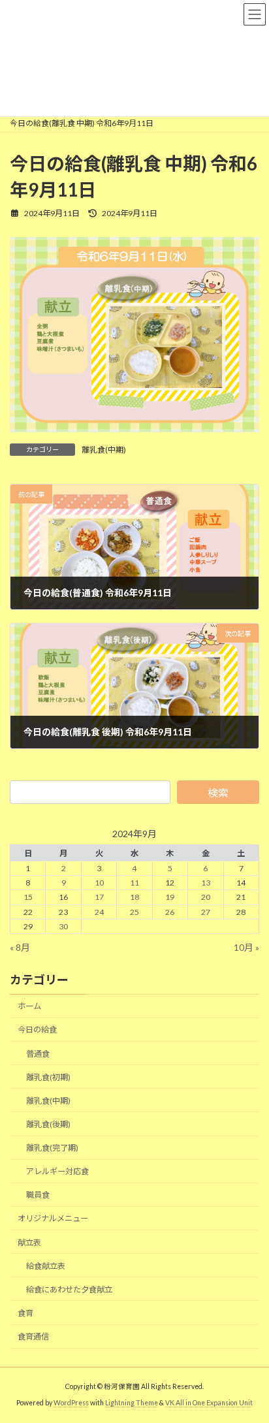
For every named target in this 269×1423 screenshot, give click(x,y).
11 (134, 883)
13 (205, 883)
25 (134, 912)
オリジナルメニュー (53, 1219)
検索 (218, 792)
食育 (25, 1313)
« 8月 (20, 947)
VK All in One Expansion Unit (209, 1403)
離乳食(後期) (48, 1124)
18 (134, 898)
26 (169, 912)
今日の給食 (37, 1030)
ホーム (29, 1007)
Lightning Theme (131, 1403)
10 (99, 883)
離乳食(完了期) (52, 1148)
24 (99, 912)
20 (205, 898)
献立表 (29, 1242)
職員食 (38, 1195)
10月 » (246, 947)
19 (169, 898)
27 (205, 912)
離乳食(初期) (48, 1077)
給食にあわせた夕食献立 (69, 1289)
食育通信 (33, 1336)
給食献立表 (45, 1266)
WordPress (71, 1403)
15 (28, 898)
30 (63, 926)
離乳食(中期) (104, 450)
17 (99, 898)
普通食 (38, 1054)
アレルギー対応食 (57, 1171)
